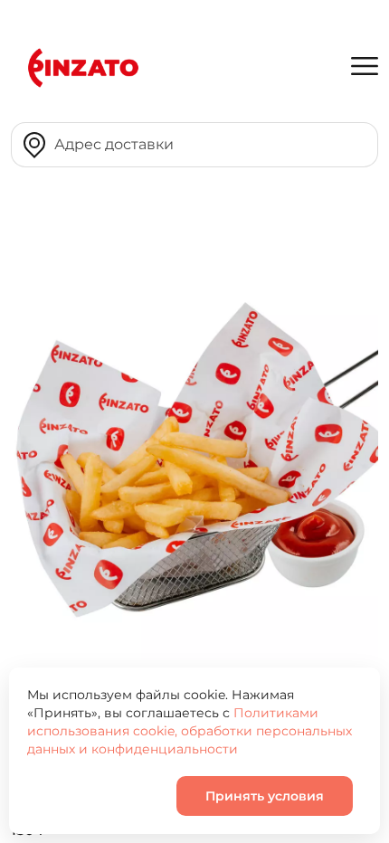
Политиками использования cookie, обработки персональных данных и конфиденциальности (189, 731)
